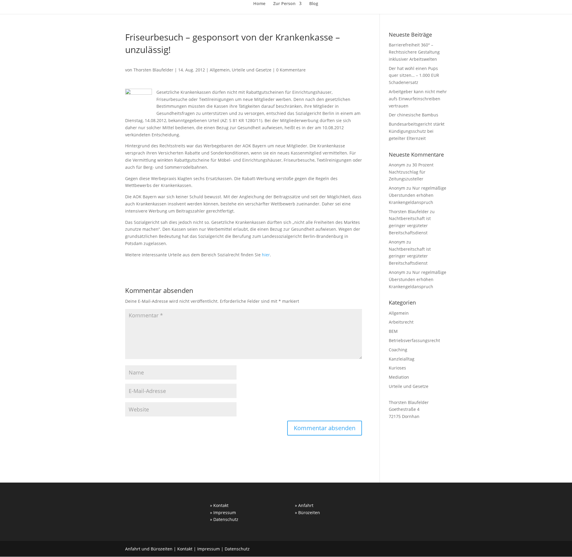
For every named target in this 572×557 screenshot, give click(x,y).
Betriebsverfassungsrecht (414, 340)
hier (266, 255)
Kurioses (397, 368)
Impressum (208, 549)
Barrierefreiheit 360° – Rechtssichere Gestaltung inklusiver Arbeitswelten (414, 52)
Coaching (398, 349)
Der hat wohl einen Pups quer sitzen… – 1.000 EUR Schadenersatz (414, 75)
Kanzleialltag (401, 359)
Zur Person (284, 3)
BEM (393, 331)
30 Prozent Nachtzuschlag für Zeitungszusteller (411, 172)
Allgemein (220, 70)
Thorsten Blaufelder (153, 70)
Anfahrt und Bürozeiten (148, 549)
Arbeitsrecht (401, 322)
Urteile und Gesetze (251, 70)
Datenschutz (237, 549)
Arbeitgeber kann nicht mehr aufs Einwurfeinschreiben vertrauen (418, 99)
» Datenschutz (224, 519)
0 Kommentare (291, 70)
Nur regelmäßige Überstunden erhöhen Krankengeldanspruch (417, 195)
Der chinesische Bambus (413, 115)
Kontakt (184, 549)
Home (259, 3)
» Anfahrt (304, 505)
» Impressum (223, 512)
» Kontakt (219, 505)
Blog (313, 3)
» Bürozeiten (307, 512)
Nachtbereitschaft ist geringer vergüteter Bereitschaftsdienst (410, 225)
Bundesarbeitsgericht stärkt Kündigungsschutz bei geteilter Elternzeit (416, 131)
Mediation (399, 377)
